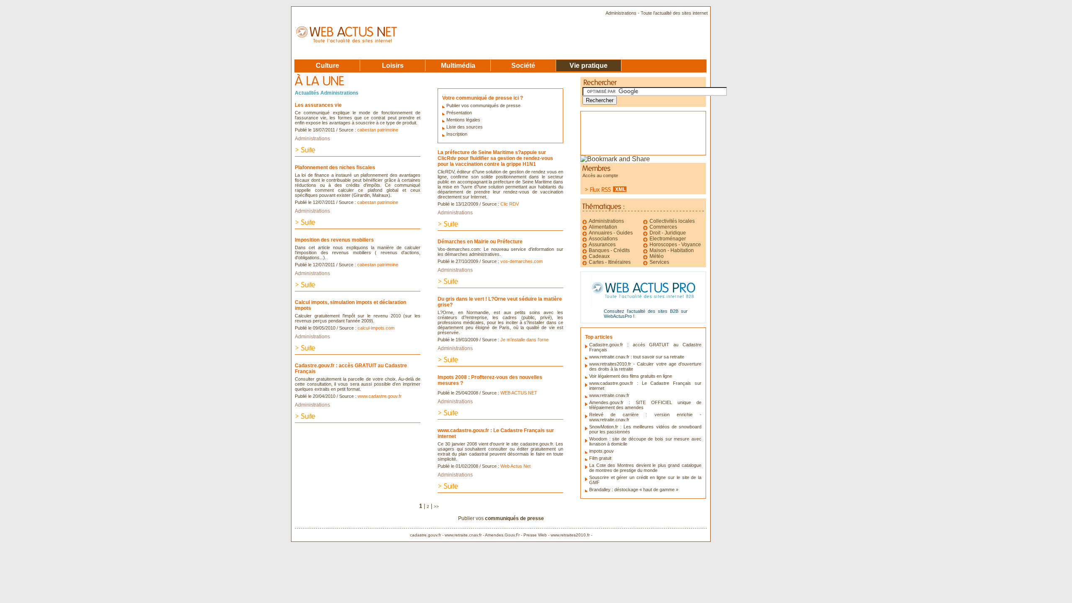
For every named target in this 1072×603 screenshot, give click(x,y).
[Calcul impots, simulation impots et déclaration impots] (357, 352)
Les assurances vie (318, 105)
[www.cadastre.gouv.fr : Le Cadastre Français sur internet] (500, 490)
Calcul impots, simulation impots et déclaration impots (350, 305)
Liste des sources (464, 126)
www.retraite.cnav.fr (609, 395)
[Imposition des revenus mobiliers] (357, 289)
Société (523, 65)
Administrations (312, 139)
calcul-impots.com (376, 327)
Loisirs (393, 65)
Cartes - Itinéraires (610, 262)
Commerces (663, 227)
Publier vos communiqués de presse (483, 105)
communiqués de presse (514, 518)
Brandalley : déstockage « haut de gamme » (633, 489)
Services (659, 262)
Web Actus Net (515, 466)
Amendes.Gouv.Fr (502, 535)
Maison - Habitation (671, 250)
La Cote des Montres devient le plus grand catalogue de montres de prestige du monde (645, 468)
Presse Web (535, 535)
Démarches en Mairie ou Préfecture (480, 242)
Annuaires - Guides (611, 233)
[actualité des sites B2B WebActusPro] (643, 304)
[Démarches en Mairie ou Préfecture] (500, 285)
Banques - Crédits (609, 250)
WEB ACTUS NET (518, 392)
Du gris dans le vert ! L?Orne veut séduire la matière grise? (500, 302)
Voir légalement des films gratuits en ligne (630, 376)
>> (436, 506)
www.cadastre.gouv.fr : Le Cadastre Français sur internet (496, 433)
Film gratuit (600, 458)
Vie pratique (589, 65)
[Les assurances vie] (357, 154)
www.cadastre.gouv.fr (380, 396)
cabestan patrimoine (377, 129)
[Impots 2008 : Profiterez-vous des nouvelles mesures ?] (500, 417)
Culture (327, 65)
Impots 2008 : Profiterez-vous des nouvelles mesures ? (490, 380)
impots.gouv (601, 451)
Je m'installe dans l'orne (524, 339)
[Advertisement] (627, 130)
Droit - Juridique (667, 233)
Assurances (602, 244)
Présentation (459, 112)
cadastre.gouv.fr (425, 535)
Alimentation (603, 227)
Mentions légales (463, 119)
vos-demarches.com (521, 261)
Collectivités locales (672, 221)
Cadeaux (599, 256)
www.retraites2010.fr (570, 535)
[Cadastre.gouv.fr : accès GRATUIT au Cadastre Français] (357, 420)
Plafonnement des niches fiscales (335, 167)
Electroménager (667, 239)
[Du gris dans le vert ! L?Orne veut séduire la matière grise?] (500, 364)
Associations (603, 239)
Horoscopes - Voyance (675, 244)
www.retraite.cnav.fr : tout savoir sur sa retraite (636, 356)
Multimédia (458, 65)
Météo (656, 256)
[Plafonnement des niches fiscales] (357, 226)
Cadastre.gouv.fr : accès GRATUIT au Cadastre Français (351, 368)
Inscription (456, 134)
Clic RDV (509, 203)
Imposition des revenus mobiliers (334, 240)
